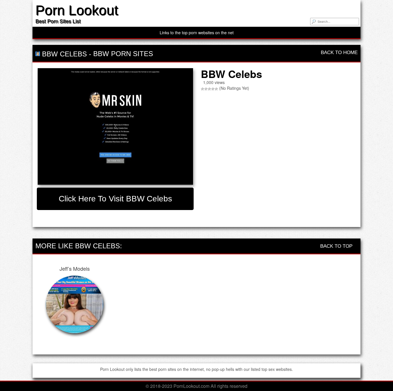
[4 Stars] (213, 89)
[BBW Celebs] (115, 126)
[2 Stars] (206, 89)
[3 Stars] (209, 89)
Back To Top (337, 246)
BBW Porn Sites (123, 54)
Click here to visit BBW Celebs (115, 198)
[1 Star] (202, 89)
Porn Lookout (76, 10)
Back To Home (338, 52)
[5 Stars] (216, 89)
